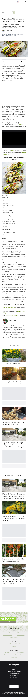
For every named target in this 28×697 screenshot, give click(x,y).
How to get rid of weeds (7, 635)
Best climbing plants (7, 632)
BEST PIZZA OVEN (23, 6)
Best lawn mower (20, 652)
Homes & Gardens (10, 644)
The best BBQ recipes (9, 307)
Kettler (12, 150)
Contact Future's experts (14, 671)
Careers (14, 679)
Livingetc (14, 646)
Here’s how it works (12, 35)
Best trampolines (14, 657)
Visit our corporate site (18, 692)
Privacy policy (14, 675)
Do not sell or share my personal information (14, 682)
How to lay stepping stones (21, 632)
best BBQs (20, 124)
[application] (14, 138)
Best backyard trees (20, 635)
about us (14, 669)
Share (5, 61)
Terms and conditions (14, 673)
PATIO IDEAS (11, 6)
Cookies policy (14, 677)
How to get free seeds (14, 637)
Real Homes (17, 643)
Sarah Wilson (10, 30)
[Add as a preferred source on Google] (14, 686)
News (20, 31)
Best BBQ (7, 652)
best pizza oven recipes (12, 315)
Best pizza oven (7, 654)
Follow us (23, 61)
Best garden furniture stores (20, 654)
